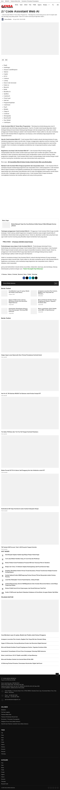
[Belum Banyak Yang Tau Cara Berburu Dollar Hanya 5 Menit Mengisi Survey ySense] (6, 227)
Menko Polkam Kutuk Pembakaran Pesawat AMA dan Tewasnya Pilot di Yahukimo (27, 562)
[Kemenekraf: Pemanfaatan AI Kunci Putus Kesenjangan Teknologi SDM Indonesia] (4, 313)
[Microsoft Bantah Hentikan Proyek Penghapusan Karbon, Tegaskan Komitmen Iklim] (34, 305)
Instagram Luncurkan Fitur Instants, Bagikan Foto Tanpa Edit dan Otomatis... (47, 292)
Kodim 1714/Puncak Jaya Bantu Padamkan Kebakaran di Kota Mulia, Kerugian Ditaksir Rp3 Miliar (31, 592)
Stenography (7, 115)
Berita (16, 4)
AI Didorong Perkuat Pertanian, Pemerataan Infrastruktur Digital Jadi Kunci (21, 663)
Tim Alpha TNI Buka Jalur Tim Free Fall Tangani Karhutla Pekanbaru (19, 432)
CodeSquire (7, 122)
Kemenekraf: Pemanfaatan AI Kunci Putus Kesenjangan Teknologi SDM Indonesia (18, 310)
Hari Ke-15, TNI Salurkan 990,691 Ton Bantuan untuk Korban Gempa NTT (21, 393)
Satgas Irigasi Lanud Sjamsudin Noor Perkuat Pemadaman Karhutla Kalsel (21, 355)
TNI (2, 732)
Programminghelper (9, 102)
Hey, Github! (7, 120)
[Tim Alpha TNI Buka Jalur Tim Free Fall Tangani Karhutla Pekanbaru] (30, 429)
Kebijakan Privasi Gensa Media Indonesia (10, 721)
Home (2, 1)
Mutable (6, 109)
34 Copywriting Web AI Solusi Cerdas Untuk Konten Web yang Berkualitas (30, 162)
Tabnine (6, 72)
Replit (5, 65)
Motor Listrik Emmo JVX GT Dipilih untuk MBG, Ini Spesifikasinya (19, 655)
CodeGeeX (7, 96)
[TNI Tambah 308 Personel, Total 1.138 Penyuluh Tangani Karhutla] (30, 544)
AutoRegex (7, 67)
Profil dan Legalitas (5, 712)
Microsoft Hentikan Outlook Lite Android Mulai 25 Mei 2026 (17, 659)
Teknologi (34, 274)
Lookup (6, 80)
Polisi (2, 735)
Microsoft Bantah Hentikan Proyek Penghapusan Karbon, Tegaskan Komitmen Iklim (47, 301)
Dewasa (4, 274)
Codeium (6, 78)
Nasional (20, 274)
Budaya (45, 4)
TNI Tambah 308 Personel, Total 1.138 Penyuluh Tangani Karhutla (19, 547)
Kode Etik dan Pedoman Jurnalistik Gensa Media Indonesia (14, 723)
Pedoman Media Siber (15, 1)
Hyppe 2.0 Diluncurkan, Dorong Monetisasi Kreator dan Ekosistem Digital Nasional (18, 301)
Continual (6, 113)
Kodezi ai (6, 85)
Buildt (5, 89)
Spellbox (6, 94)
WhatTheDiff (7, 118)
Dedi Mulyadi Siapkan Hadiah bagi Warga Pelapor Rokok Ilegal (22, 554)
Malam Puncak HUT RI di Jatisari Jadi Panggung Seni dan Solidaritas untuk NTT (23, 470)
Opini (21, 4)
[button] (36, 278)
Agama (39, 4)
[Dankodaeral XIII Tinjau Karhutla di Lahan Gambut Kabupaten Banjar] (30, 505)
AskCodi (6, 100)
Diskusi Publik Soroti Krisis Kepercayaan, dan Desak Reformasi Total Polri (25, 588)
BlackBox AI (7, 91)
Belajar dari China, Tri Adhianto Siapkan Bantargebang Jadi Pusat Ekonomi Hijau (27, 566)
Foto (30, 4)
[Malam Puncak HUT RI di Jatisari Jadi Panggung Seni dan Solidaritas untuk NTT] (30, 467)
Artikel (25, 4)
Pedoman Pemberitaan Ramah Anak (9, 716)
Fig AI (5, 107)
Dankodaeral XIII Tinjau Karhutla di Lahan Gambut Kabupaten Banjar (20, 508)
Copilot (6, 74)
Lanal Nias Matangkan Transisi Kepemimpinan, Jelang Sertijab (22, 579)
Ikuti (56, 283)
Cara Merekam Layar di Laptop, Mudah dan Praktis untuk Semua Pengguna (23, 635)
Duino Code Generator (10, 83)
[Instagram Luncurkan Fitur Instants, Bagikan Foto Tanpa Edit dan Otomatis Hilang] (34, 296)
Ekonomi (3, 749)
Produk (2, 772)
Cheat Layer (7, 98)
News (25, 274)
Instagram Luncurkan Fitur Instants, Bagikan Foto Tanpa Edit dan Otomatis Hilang (23, 639)
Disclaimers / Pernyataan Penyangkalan (30, 1)
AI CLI (6, 76)
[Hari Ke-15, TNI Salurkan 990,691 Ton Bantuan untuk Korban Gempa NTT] (30, 390)
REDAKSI (7, 1)
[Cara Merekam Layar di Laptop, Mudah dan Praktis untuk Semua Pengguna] (4, 296)
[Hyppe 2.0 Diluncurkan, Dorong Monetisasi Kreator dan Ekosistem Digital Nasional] (4, 305)
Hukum (10, 274)
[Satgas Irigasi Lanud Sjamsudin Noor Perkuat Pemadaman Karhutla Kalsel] (30, 352)
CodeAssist (7, 105)
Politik (34, 4)
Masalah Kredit (4, 783)
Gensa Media (8, 19)
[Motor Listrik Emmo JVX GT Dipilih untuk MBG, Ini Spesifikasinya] (34, 313)
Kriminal (14, 274)
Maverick (6, 87)
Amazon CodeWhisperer (11, 69)
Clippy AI (6, 111)
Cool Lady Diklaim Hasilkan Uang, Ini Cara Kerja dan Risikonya (22, 558)
